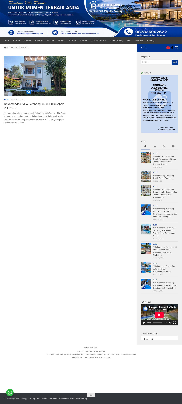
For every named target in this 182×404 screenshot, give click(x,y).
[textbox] (159, 339)
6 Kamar (61, 40)
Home (6, 40)
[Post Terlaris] (154, 147)
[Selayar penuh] (174, 322)
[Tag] (173, 147)
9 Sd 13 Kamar (97, 40)
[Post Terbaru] (145, 147)
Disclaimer (64, 398)
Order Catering (116, 40)
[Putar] (144, 322)
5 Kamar (50, 40)
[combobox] (159, 338)
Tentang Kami (33, 398)
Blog (128, 40)
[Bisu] (170, 322)
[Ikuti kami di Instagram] (176, 47)
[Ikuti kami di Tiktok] (172, 47)
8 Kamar (84, 40)
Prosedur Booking (78, 398)
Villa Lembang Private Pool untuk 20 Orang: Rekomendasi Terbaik (164, 268)
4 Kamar (39, 40)
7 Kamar (72, 40)
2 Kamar (16, 40)
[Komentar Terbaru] (164, 147)
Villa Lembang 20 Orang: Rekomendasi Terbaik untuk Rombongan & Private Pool (165, 285)
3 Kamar (28, 40)
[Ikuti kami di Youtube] (167, 47)
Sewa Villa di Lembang (144, 40)
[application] (159, 314)
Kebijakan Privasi (49, 398)
